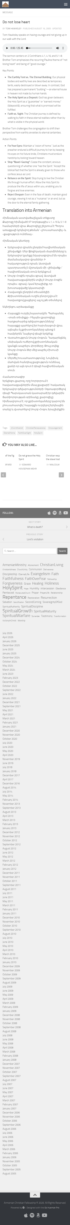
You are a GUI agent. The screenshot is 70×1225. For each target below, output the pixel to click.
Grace (27, 583)
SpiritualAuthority (11, 606)
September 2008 (12, 1027)
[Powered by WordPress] (23, 1208)
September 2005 (12, 1169)
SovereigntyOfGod (52, 602)
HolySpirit (38, 433)
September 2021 (12, 706)
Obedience (61, 588)
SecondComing (33, 602)
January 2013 (9, 828)
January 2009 (9, 1011)
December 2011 (11, 872)
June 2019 (8, 763)
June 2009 (8, 990)
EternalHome (9, 433)
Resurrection (49, 597)
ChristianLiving (51, 565)
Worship (21, 620)
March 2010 (9, 954)
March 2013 (9, 820)
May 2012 (8, 856)
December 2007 (11, 1063)
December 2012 (11, 832)
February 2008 (10, 1055)
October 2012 (10, 840)
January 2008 (9, 1059)
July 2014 (7, 791)
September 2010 (12, 929)
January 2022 (9, 698)
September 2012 (12, 844)
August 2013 (9, 811)
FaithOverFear (35, 579)
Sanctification (18, 602)
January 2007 (9, 1108)
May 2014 (8, 795)
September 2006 (12, 1124)
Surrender (36, 616)
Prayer (35, 592)
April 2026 (8, 637)
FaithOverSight (24, 433)
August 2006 (9, 1128)
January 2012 (9, 868)
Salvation (7, 602)
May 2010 (8, 946)
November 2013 (11, 803)
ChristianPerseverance (35, 428)
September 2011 (12, 885)
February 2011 (10, 909)
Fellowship (52, 579)
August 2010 (9, 933)
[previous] (3, 474)
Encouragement (55, 428)
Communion (35, 569)
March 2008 (9, 1051)
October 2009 (10, 974)
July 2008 (7, 1035)
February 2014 (10, 799)
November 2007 (11, 1067)
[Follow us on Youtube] (65, 513)
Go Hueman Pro (52, 1207)
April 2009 (8, 998)
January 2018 (9, 771)
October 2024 (10, 661)
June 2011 (8, 897)
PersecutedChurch (22, 593)
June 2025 (8, 649)
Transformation (60, 616)
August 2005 (9, 1173)
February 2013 (10, 824)
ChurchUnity (22, 569)
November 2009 (11, 970)
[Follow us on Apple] (49, 513)
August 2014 (9, 787)
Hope (26, 588)
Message (8, 12)
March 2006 (9, 1149)
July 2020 (7, 742)
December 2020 (11, 730)
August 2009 (9, 982)
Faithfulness (13, 578)
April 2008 (8, 1047)
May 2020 (8, 751)
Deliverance (48, 569)
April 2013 (8, 816)
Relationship (57, 593)
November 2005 (11, 1161)
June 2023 (8, 673)
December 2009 (11, 966)
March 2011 (9, 905)
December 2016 (11, 783)
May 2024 (8, 665)
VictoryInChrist (9, 620)
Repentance (14, 597)
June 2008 (8, 1039)
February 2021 (10, 722)
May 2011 (8, 901)
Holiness (52, 583)
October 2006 (10, 1120)
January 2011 (9, 913)
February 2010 (10, 958)
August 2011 (9, 889)
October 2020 (10, 738)
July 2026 (7, 633)
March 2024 (9, 669)
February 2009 (10, 1006)
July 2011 (7, 893)
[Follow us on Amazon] (60, 513)
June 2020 (8, 746)
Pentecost (8, 592)
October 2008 (10, 1023)
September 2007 (12, 1076)
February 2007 (10, 1104)
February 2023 (10, 677)
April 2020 (8, 755)
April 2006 (8, 1145)
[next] (61, 474)
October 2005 (10, 1165)
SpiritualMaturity (45, 611)
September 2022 (12, 690)
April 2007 (8, 1096)
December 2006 (11, 1112)
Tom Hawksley (13, 28)
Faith (55, 574)
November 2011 (11, 876)
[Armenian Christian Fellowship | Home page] (6, 4)
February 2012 (10, 864)
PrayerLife (44, 593)
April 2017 (8, 779)
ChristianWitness (9, 569)
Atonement (33, 565)
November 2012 (11, 836)
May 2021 (8, 710)
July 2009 (7, 986)
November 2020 (11, 734)
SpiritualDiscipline (32, 606)
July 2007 (7, 1084)
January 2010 (9, 962)
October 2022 (10, 685)
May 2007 (8, 1092)
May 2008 (8, 1043)
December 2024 (11, 657)
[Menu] (66, 4)
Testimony (46, 616)
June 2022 (8, 694)
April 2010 (8, 950)
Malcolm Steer (58, 464)
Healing (37, 583)
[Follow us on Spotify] (54, 513)
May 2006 (8, 1141)
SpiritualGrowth (17, 611)
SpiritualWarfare (16, 616)
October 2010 (10, 925)
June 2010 (8, 941)
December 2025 (11, 645)
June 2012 (8, 852)
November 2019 (11, 759)
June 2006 (8, 1136)
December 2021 (11, 702)
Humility (34, 588)
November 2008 (11, 1019)
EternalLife (24, 574)
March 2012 (9, 860)
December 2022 (11, 681)
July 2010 (7, 937)
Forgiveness (13, 583)
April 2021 (8, 714)
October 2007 (10, 1071)
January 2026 (9, 641)
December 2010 (11, 917)
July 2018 (7, 767)
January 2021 (9, 726)
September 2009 (12, 978)
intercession (47, 588)
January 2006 (9, 1157)
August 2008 (9, 1031)
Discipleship (10, 574)
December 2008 (11, 1015)
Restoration (33, 597)
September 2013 (12, 807)
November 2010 (11, 921)
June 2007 (8, 1088)
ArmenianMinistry (15, 565)
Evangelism (40, 574)
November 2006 (11, 1116)
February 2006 (10, 1153)
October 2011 (10, 881)
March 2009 (9, 1002)
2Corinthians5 (17, 428)
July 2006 (7, 1132)
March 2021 (9, 718)
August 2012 (9, 848)
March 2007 (9, 1100)
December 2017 (11, 775)
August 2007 (9, 1080)
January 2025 (9, 653)
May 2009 (8, 994)
